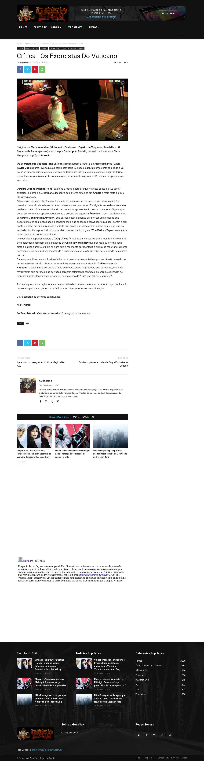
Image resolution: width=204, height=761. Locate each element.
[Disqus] (72, 513)
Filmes (28, 43)
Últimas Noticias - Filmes (74, 48)
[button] (183, 35)
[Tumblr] (53, 402)
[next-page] (24, 463)
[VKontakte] (170, 735)
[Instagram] (47, 402)
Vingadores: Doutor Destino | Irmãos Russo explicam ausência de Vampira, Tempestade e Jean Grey (34, 453)
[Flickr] (154, 735)
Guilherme (24, 62)
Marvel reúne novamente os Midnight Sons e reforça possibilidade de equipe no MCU (72, 453)
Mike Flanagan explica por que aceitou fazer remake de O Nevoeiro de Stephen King (110, 453)
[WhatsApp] (42, 69)
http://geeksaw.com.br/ (48, 385)
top (27, 323)
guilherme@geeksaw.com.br (47, 749)
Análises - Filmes (41, 43)
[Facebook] (20, 69)
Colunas (44, 48)
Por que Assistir (56, 48)
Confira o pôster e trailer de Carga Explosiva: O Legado (103, 364)
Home (19, 43)
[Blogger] (138, 735)
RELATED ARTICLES (59, 417)
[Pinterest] (35, 69)
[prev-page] (19, 463)
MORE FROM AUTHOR (84, 417)
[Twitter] (27, 69)
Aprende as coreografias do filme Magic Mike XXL (41, 364)
